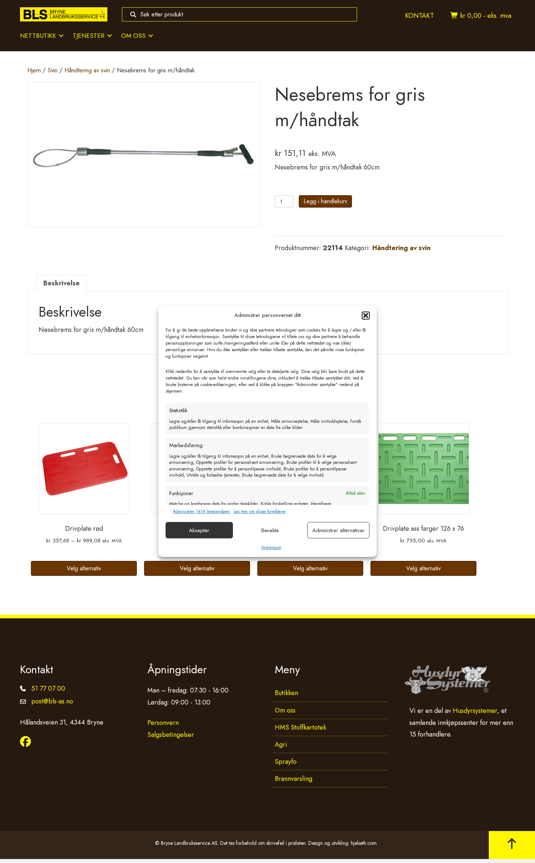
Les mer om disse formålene (259, 512)
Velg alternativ (84, 568)
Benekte (270, 530)
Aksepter (199, 530)
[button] (365, 315)
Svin (53, 70)
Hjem (34, 70)
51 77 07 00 (48, 688)
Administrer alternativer (338, 530)
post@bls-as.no (52, 701)
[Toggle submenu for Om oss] (150, 36)
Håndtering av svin (87, 70)
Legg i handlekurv (325, 201)
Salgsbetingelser (170, 734)
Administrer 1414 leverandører (201, 512)
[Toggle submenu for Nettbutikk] (61, 36)
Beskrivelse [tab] (61, 283)
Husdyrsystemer (475, 710)
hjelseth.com (364, 843)
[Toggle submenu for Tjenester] (109, 36)
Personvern (163, 722)
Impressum (271, 547)
